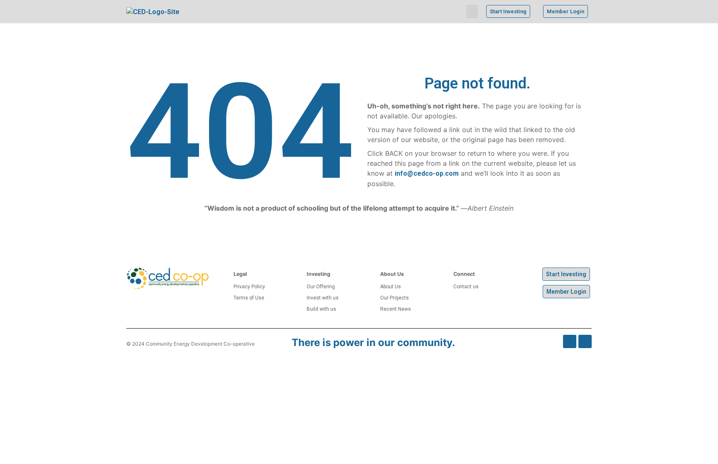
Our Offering (321, 287)
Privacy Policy (249, 287)
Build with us (321, 309)
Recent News (395, 309)
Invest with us (323, 298)
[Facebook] (569, 341)
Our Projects (394, 298)
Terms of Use (249, 298)
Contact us (466, 287)
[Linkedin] (585, 341)
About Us (390, 287)
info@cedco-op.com (427, 173)
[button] (472, 11)
